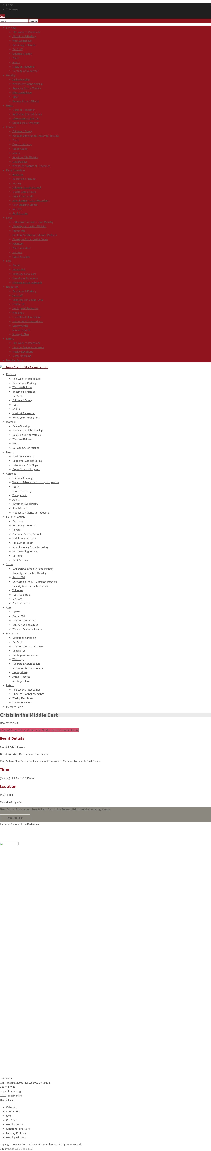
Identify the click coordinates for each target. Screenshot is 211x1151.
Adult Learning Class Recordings (31, 200)
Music (9, 105)
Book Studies (20, 213)
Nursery (16, 183)
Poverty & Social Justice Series (30, 239)
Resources (12, 287)
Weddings (18, 312)
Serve (9, 217)
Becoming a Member (24, 45)
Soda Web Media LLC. (20, 1149)
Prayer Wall (18, 230)
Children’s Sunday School (26, 187)
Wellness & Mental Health (27, 282)
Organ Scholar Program (26, 122)
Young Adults (19, 148)
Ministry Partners (16, 1133)
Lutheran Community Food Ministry (32, 222)
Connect (11, 127)
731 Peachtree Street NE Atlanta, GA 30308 (25, 1083)
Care (8, 261)
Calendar (5, 802)
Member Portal (15, 360)
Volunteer (17, 243)
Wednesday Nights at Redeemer (31, 166)
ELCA (15, 97)
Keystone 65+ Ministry (25, 157)
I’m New (11, 27)
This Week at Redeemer (26, 32)
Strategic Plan (20, 334)
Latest (10, 338)
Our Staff (17, 49)
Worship (10, 75)
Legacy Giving (20, 325)
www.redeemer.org (11, 1095)
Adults (16, 62)
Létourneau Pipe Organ (25, 118)
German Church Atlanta (25, 101)
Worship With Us (15, 1137)
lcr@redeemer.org (10, 1091)
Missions (17, 252)
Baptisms (17, 174)
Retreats (17, 209)
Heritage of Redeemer (25, 71)
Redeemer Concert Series (27, 114)
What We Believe (22, 40)
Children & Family (22, 53)
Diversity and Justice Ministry (29, 226)
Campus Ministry (22, 144)
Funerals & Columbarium (26, 317)
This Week (12, 9)
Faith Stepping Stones (25, 204)
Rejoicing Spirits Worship (26, 88)
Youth (15, 58)
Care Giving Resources (25, 278)
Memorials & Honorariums (27, 321)
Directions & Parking (24, 36)
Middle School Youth (24, 192)
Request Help (15, 818)
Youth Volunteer (21, 248)
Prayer (16, 265)
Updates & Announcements (28, 347)
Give (8, 1116)
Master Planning (21, 356)
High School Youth (22, 196)
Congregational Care (24, 274)
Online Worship (21, 79)
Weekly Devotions (22, 351)
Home (9, 5)
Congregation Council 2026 (27, 299)
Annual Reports (21, 330)
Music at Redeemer (23, 66)
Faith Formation (15, 170)
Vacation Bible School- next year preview (35, 135)
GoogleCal (16, 802)
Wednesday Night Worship (27, 84)
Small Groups (19, 161)
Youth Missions (21, 256)
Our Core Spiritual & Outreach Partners (34, 235)
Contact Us (18, 304)
